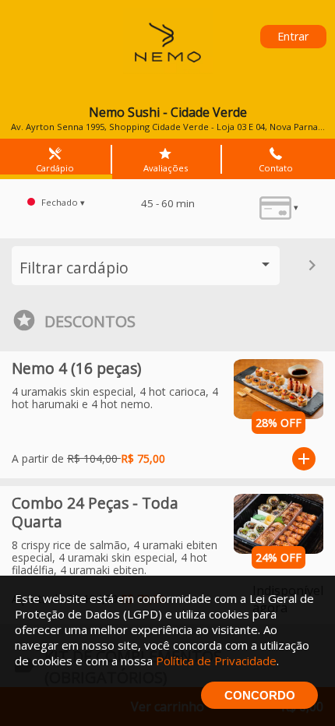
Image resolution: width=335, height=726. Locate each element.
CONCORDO (259, 695)
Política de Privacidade (216, 660)
